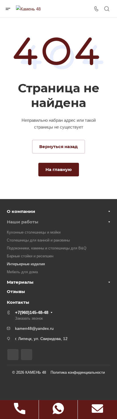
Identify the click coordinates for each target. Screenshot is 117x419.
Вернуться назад (58, 146)
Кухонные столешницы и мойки (33, 232)
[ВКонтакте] (12, 354)
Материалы (20, 282)
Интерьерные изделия (26, 264)
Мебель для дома (22, 272)
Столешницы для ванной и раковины (38, 240)
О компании (21, 211)
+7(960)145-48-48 (31, 312)
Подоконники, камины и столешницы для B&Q (46, 248)
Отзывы (16, 291)
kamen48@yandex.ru (34, 328)
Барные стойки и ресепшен (30, 256)
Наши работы (22, 222)
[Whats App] (26, 354)
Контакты (18, 302)
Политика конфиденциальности (78, 372)
